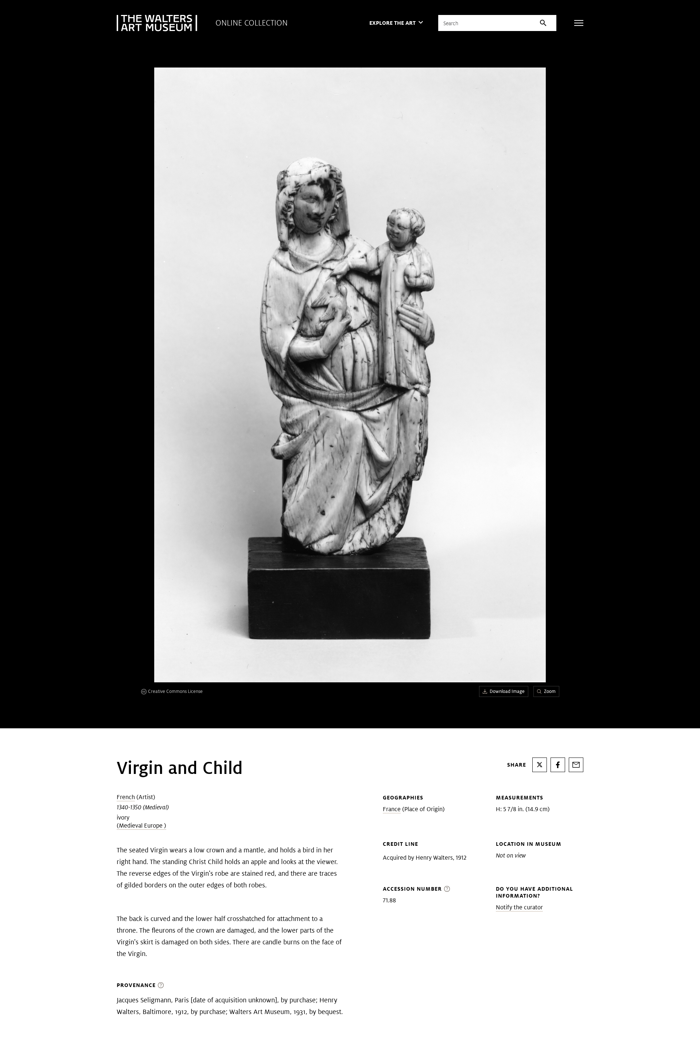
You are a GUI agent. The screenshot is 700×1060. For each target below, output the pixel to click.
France (392, 809)
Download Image (507, 691)
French (126, 797)
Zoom (550, 691)
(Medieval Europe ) (141, 825)
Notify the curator (519, 907)
